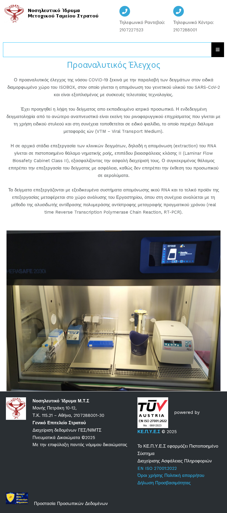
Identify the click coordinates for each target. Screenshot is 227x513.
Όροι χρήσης (150, 475)
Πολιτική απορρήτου (185, 475)
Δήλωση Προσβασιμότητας (164, 482)
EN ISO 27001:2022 (157, 468)
